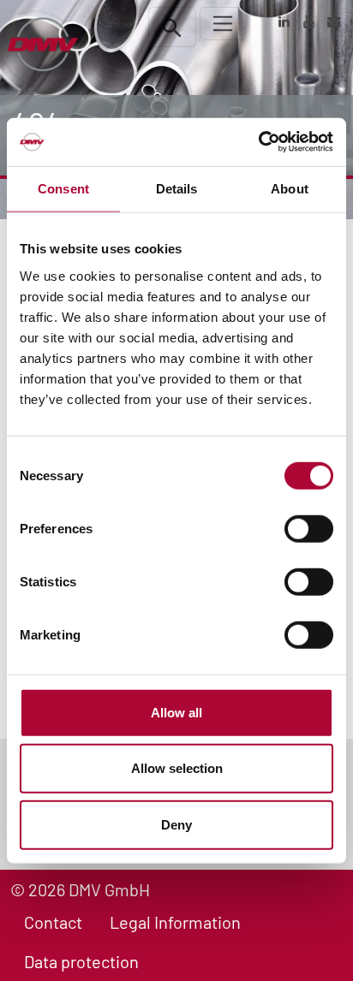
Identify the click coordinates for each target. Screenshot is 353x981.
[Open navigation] (223, 23)
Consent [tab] (63, 188)
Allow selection (177, 768)
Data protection (81, 961)
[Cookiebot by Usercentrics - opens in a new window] (258, 142)
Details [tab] (177, 188)
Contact (53, 922)
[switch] (308, 528)
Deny (176, 824)
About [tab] (289, 188)
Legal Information (175, 922)
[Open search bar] (172, 27)
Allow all (176, 712)
